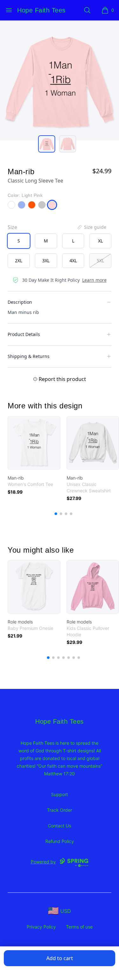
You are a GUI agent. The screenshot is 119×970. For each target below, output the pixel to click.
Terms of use (79, 926)
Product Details (24, 334)
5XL (100, 260)
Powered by (43, 861)
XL (100, 241)
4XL (73, 260)
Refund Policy (59, 841)
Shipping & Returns (29, 356)
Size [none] (12, 227)
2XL (18, 260)
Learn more (94, 280)
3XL (46, 260)
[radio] (19, 241)
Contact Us (59, 825)
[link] (34, 442)
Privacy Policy (41, 926)
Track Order (59, 810)
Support (59, 794)
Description (20, 302)
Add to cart (59, 958)
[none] (91, 227)
